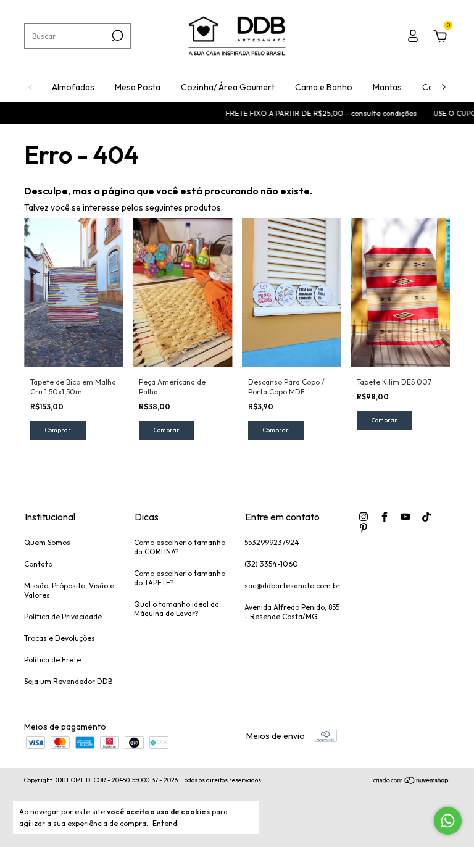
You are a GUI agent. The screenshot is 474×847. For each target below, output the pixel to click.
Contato (38, 564)
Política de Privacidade (63, 616)
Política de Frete (52, 659)
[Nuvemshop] (411, 781)
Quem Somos (47, 542)
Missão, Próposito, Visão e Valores (69, 590)
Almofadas (73, 87)
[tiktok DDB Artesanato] (426, 517)
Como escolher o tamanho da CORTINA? (179, 547)
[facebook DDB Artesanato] (384, 517)
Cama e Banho (323, 87)
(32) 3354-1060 (271, 564)
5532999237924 (271, 542)
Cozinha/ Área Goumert (228, 87)
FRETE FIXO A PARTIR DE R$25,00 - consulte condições (312, 113)
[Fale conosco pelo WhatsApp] (448, 821)
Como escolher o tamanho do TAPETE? (179, 578)
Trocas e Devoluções (59, 638)
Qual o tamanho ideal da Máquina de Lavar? (176, 608)
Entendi (165, 823)
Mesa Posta (137, 87)
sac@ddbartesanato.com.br (292, 585)
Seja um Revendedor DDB (68, 681)
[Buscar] (116, 35)
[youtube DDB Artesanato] (405, 517)
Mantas (387, 87)
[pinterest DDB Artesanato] (363, 528)
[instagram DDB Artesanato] (363, 517)
